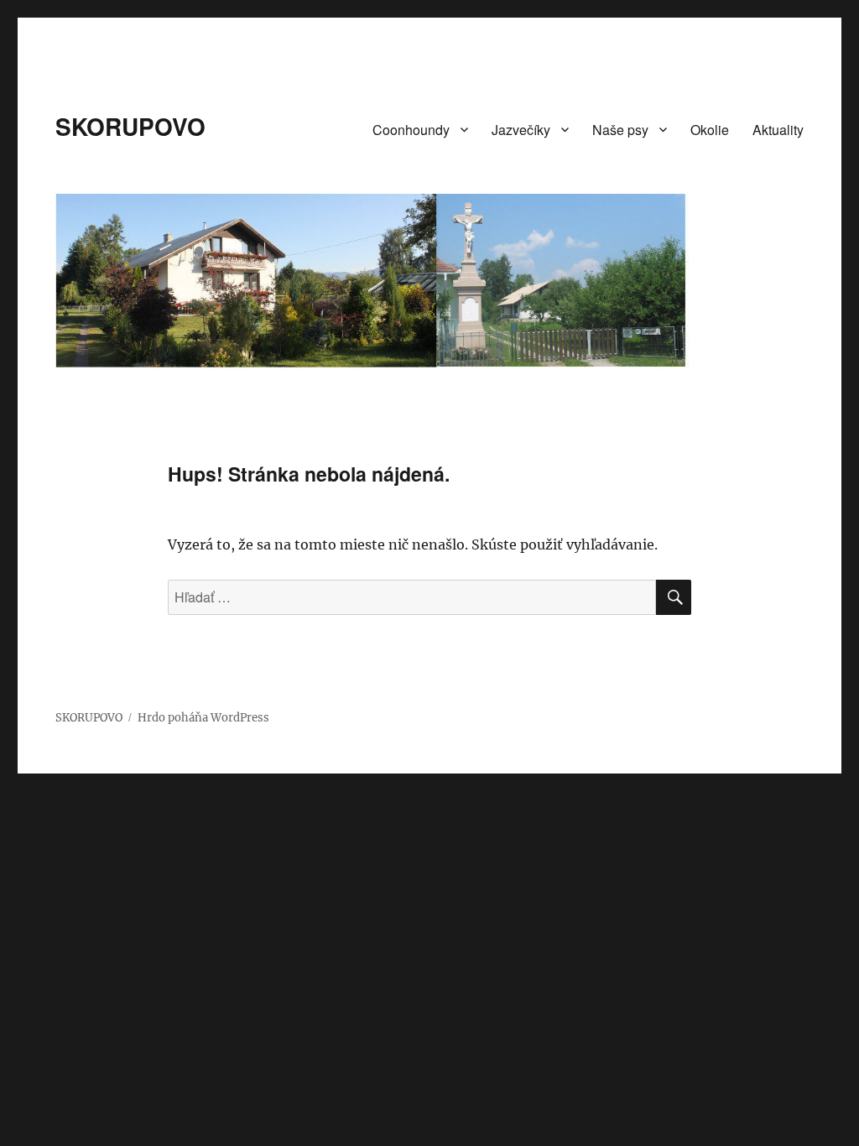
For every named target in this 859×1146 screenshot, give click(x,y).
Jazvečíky (521, 129)
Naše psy (620, 129)
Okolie (709, 129)
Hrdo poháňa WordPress (203, 718)
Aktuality (778, 129)
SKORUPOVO (130, 126)
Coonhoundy (411, 129)
